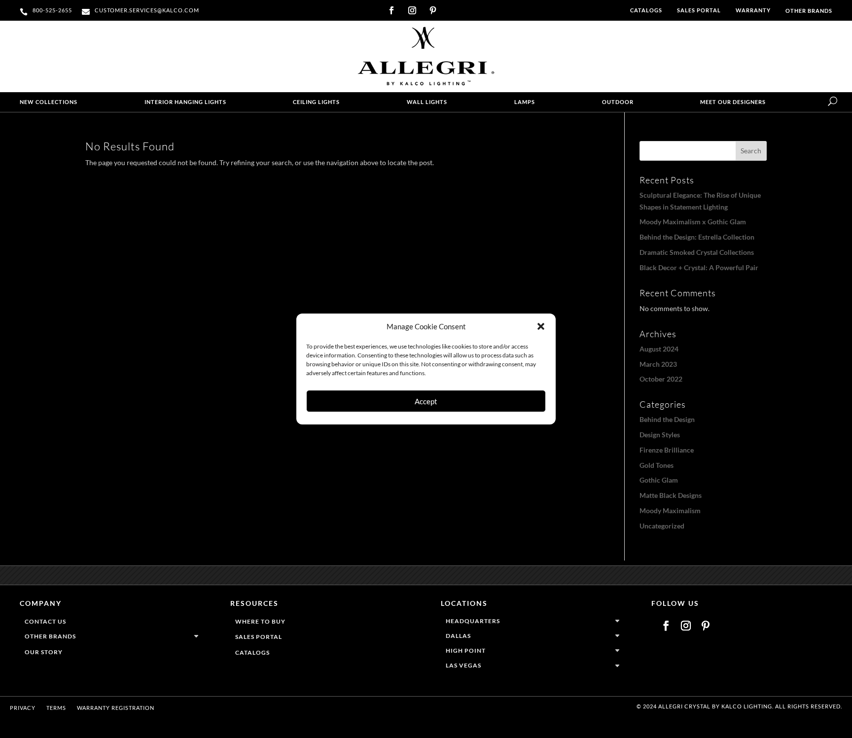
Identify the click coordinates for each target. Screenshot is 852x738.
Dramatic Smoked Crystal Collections (696, 252)
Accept (426, 401)
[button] (541, 326)
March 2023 (658, 364)
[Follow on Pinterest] (433, 10)
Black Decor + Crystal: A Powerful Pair (698, 267)
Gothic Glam (658, 480)
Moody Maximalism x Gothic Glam (692, 221)
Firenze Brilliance (666, 450)
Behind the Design (667, 419)
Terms (56, 707)
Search (751, 150)
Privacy (23, 707)
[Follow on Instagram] (412, 10)
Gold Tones (656, 465)
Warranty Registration (115, 707)
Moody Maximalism (670, 510)
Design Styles (659, 434)
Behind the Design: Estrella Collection (696, 237)
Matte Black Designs (670, 495)
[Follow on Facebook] (391, 10)
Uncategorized (661, 526)
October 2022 (660, 379)
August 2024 (658, 349)
